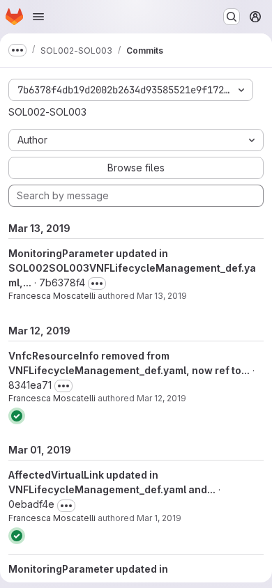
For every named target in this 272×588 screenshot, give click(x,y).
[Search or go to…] (231, 16)
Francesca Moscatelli (52, 296)
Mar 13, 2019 (162, 296)
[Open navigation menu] (38, 17)
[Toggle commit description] (97, 283)
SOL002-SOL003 (47, 112)
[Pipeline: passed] (16, 416)
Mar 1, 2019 (159, 518)
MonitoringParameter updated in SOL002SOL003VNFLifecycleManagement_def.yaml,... (132, 267)
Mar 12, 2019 (161, 398)
